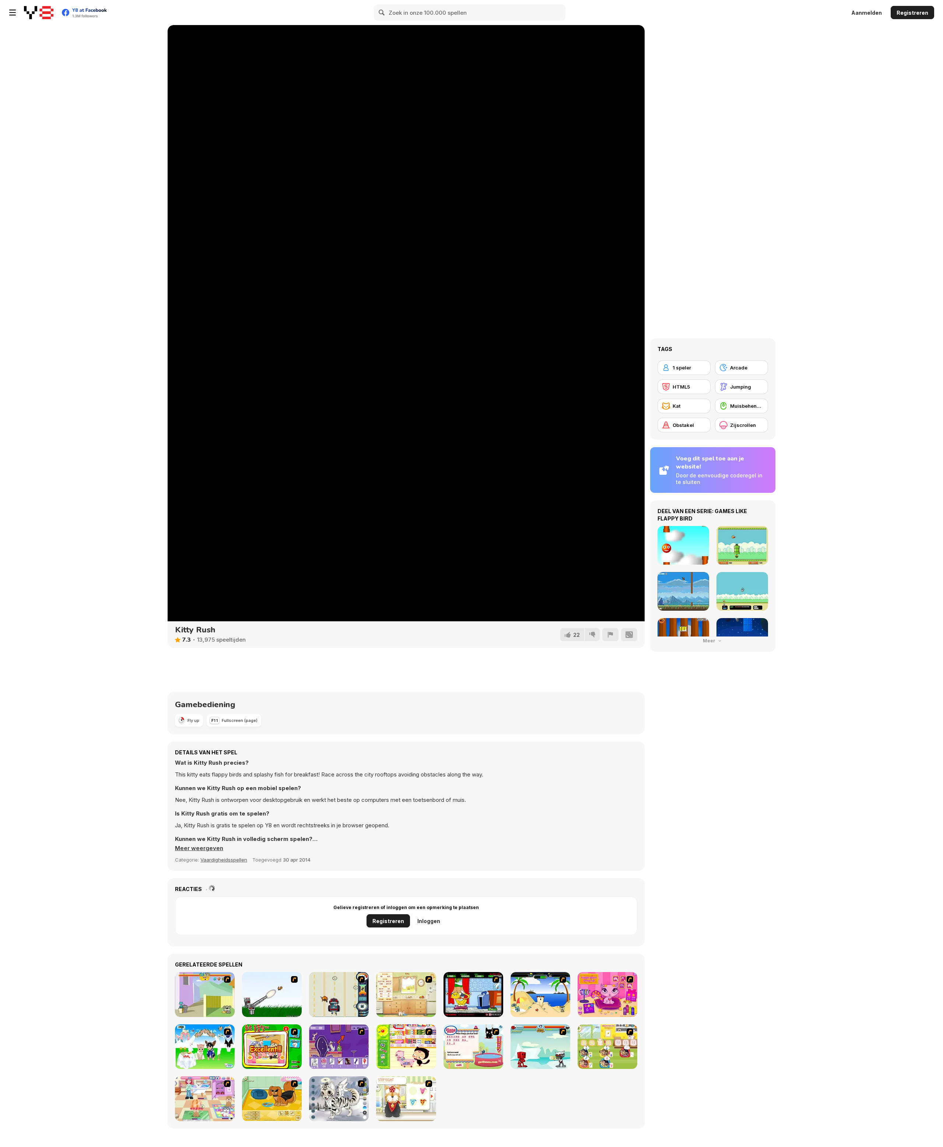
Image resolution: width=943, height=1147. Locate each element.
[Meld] (610, 634)
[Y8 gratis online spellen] (39, 12)
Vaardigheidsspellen (223, 860)
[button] (199, 848)
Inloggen (428, 921)
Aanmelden (866, 13)
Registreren (912, 13)
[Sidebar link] (12, 12)
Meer (709, 640)
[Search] (382, 12)
